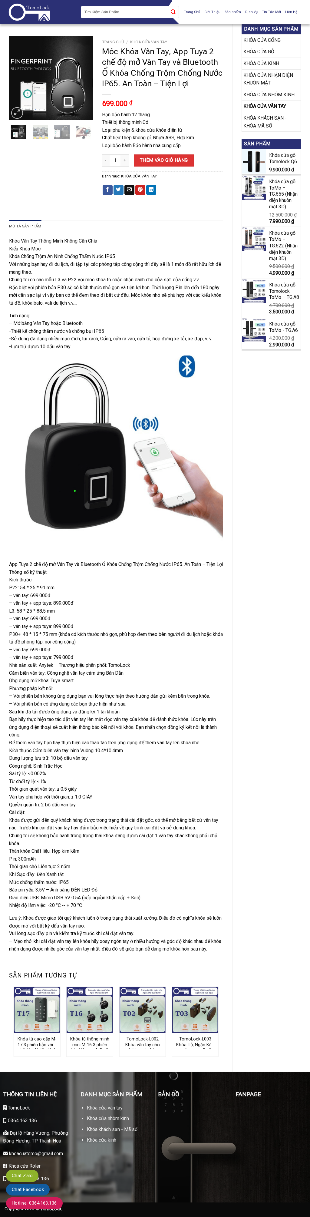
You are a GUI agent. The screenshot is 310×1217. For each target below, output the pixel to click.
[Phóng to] (17, 113)
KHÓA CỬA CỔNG (262, 40)
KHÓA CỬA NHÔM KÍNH (269, 95)
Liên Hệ (291, 12)
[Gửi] (173, 12)
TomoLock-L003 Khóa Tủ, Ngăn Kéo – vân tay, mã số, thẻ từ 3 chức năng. (195, 1043)
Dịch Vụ (251, 12)
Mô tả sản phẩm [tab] (25, 226)
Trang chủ (113, 41)
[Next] (83, 78)
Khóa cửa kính (101, 1140)
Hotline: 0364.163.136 (34, 1203)
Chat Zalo (22, 1175)
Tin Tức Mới (271, 12)
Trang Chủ (192, 12)
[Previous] (18, 78)
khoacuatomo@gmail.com (35, 1153)
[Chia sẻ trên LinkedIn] (151, 190)
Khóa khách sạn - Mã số (112, 1129)
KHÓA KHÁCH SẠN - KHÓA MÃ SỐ (265, 122)
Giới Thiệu (212, 12)
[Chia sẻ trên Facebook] (108, 190)
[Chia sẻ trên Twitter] (119, 190)
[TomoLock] (38, 12)
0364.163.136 (22, 1120)
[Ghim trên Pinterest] (140, 190)
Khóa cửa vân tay (105, 1108)
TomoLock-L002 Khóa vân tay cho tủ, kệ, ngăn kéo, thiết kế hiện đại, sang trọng (142, 1043)
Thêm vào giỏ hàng (164, 160)
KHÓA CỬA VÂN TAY (264, 106)
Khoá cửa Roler (24, 1166)
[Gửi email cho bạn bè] (129, 190)
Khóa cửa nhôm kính (108, 1118)
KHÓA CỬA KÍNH (261, 63)
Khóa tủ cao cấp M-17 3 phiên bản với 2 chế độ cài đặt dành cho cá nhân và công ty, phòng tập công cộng (37, 1043)
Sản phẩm (233, 12)
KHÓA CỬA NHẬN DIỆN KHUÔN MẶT (268, 79)
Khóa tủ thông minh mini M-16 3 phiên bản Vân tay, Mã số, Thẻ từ (89, 1043)
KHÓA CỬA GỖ (258, 52)
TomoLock (18, 1108)
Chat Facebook (28, 1189)
